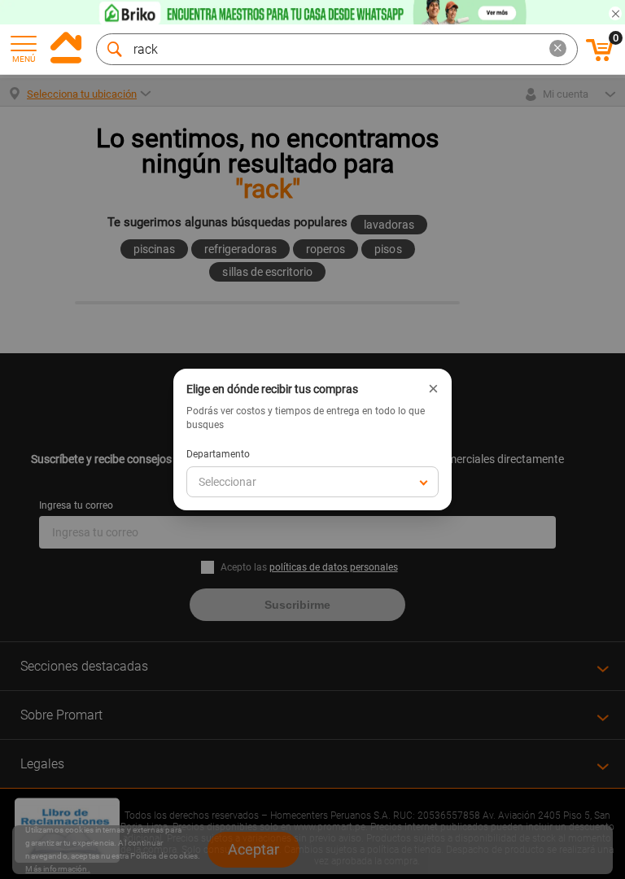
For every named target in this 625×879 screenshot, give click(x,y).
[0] (599, 58)
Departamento (218, 454)
